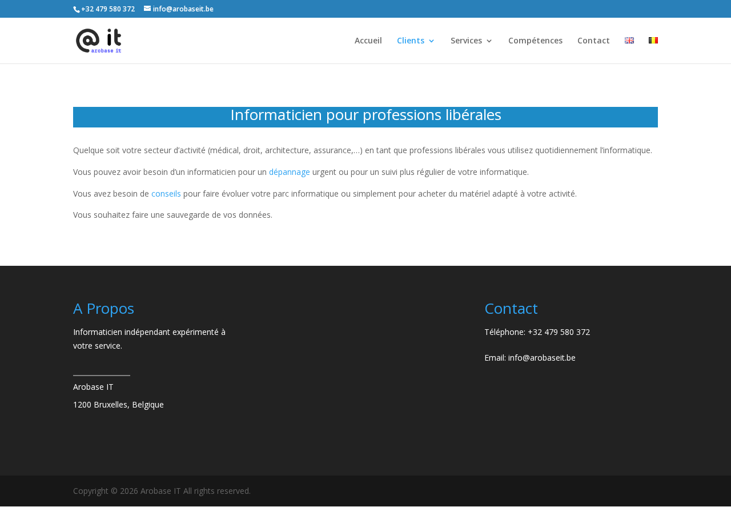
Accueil (368, 41)
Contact (593, 41)
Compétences (535, 41)
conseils (166, 193)
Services (466, 41)
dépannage (289, 171)
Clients (410, 41)
